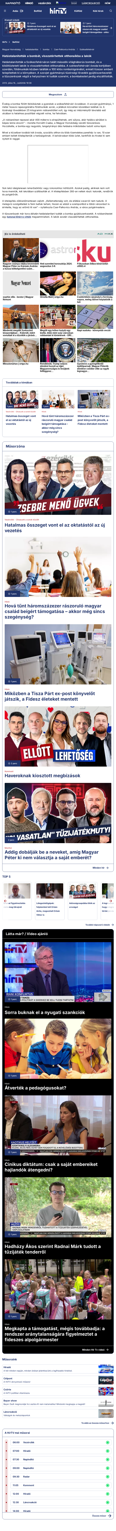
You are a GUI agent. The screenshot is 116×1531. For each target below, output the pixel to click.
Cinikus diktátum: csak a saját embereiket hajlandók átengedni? (51, 1167)
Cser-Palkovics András (64, 49)
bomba (46, 49)
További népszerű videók (97, 925)
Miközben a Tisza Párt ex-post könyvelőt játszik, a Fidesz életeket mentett (94, 420)
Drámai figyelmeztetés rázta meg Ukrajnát (14, 905)
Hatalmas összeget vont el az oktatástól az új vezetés (41, 27)
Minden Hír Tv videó (93, 1349)
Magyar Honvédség (11, 49)
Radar (26, 1476)
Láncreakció (10, 1411)
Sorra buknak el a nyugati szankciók (45, 1012)
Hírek (44, 412)
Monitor (8, 848)
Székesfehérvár (87, 49)
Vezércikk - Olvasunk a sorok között (21, 412)
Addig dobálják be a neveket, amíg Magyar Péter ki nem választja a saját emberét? (52, 854)
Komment (9, 771)
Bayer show (10, 1400)
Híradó (7, 1367)
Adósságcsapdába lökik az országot (82, 905)
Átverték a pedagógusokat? (35, 1088)
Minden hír (99, 867)
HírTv (4, 42)
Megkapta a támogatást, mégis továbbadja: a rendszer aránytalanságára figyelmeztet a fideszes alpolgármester (55, 1334)
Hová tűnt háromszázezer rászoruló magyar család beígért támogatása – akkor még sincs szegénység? (96, 30)
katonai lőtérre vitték (19, 216)
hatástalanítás (31, 49)
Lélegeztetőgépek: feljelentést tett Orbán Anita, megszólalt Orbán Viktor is (48, 909)
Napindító (28, 1459)
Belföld (15, 42)
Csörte (7, 1389)
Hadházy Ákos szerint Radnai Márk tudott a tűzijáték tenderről (53, 1249)
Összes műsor (99, 1516)
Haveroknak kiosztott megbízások (42, 775)
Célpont (8, 1378)
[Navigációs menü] (5, 11)
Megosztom (55, 94)
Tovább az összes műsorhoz (95, 1423)
